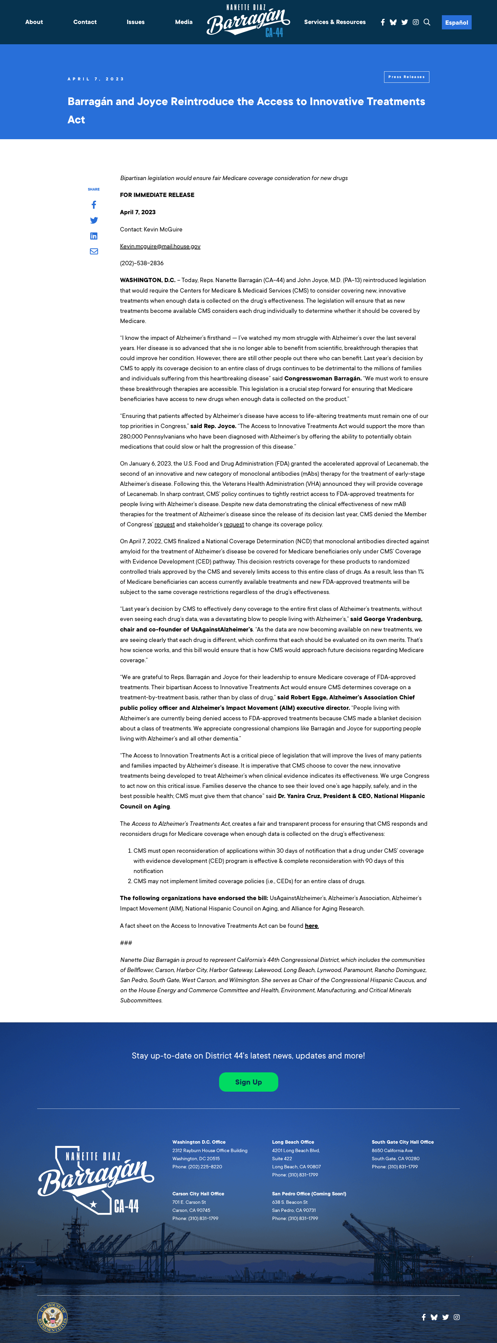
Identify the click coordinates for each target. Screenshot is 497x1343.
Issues (136, 22)
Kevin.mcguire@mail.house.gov (160, 246)
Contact (85, 22)
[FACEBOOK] (94, 205)
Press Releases (406, 77)
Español (456, 23)
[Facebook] (383, 22)
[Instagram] (416, 22)
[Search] (427, 22)
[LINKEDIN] (94, 236)
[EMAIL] (94, 252)
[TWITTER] (94, 221)
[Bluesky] (393, 21)
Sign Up (248, 1082)
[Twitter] (404, 22)
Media (184, 22)
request (165, 524)
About (34, 22)
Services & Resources (335, 22)
